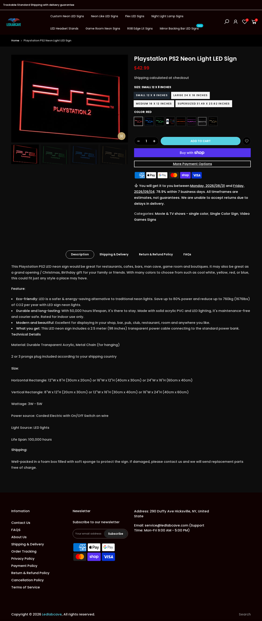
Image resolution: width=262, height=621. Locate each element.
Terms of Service (25, 587)
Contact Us (20, 522)
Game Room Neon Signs (103, 28)
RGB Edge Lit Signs (140, 28)
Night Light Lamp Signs (167, 16)
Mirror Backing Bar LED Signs (181, 28)
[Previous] (18, 98)
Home (15, 40)
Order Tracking (23, 551)
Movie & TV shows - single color (181, 213)
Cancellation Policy (27, 580)
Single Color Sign (224, 213)
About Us (19, 537)
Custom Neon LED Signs (67, 16)
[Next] (121, 98)
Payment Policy (24, 565)
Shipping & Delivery (113, 254)
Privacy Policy (23, 558)
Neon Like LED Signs (104, 16)
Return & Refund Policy (156, 254)
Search (245, 614)
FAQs (187, 254)
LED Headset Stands (64, 28)
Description (80, 254)
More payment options (192, 164)
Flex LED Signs (134, 16)
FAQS (15, 530)
